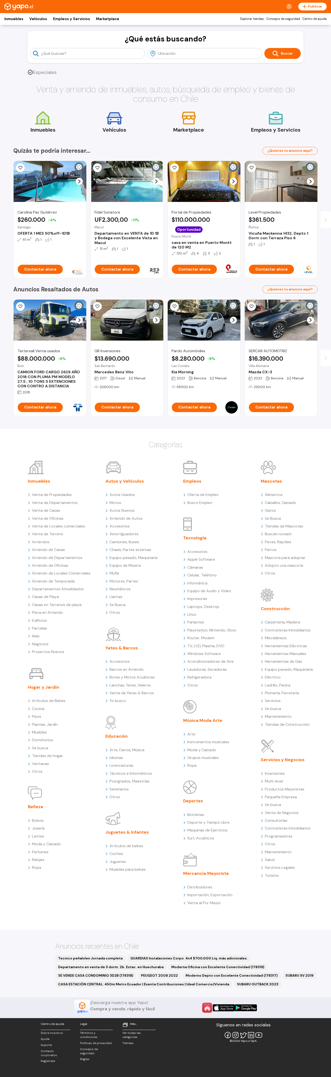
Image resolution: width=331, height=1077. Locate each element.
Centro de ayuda (314, 19)
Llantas (116, 596)
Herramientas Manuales (285, 653)
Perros (270, 549)
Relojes (38, 859)
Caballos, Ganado (280, 502)
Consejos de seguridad (283, 19)
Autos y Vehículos (124, 481)
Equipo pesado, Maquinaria (134, 557)
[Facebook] (228, 1035)
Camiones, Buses (124, 541)
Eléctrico (273, 677)
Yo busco (118, 700)
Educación (116, 736)
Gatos (270, 510)
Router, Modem (200, 637)
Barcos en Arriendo (127, 669)
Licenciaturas (121, 765)
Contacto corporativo (49, 1053)
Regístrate (48, 1061)
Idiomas (116, 757)
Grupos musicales (203, 757)
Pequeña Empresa (281, 796)
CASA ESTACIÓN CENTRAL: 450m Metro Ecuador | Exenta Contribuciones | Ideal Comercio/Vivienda (143, 984)
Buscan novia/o (278, 533)
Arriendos (40, 541)
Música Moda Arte (202, 720)
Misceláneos (276, 637)
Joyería (38, 828)
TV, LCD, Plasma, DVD (205, 645)
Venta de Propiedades (52, 494)
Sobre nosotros (52, 1033)
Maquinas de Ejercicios (207, 830)
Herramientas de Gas (283, 661)
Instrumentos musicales (208, 741)
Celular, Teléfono (202, 575)
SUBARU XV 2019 (299, 975)
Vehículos (38, 18)
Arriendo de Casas (48, 549)
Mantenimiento (278, 716)
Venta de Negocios (282, 812)
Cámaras (195, 567)
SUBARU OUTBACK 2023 (257, 984)
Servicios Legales (280, 867)
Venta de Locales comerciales (58, 526)
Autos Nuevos (122, 510)
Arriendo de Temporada (53, 581)
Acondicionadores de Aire (210, 661)
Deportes (193, 801)
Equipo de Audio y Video (209, 590)
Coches (116, 853)
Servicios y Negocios (283, 760)
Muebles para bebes (128, 869)
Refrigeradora (199, 677)
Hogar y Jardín (43, 687)
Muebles (39, 732)
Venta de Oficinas (47, 518)
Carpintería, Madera (282, 622)
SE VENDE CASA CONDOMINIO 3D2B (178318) (95, 975)
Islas (35, 635)
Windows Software (204, 653)
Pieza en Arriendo (47, 612)
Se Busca (118, 604)
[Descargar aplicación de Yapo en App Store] (224, 1007)
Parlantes (195, 622)
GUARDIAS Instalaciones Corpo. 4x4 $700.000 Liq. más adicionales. (189, 958)
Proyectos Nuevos (48, 651)
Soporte (46, 1045)
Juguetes (118, 861)
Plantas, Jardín (45, 724)
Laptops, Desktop (203, 606)
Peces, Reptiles (278, 541)
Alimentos (274, 494)
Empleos (192, 481)
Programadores (278, 836)
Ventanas (40, 763)
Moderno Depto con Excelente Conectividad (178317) (232, 975)
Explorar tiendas (252, 19)
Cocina (38, 708)
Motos (115, 502)
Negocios (40, 643)
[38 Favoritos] (251, 167)
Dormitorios (42, 739)
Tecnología (194, 538)
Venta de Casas (46, 510)
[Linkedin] (251, 1035)
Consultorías (276, 820)
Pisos (36, 716)
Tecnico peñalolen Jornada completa (90, 958)
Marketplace (107, 18)
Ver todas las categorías (131, 1035)
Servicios (273, 700)
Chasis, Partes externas (130, 549)
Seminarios (119, 789)
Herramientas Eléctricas (286, 645)
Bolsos (38, 820)
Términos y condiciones (88, 1035)
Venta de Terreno (47, 533)
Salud (270, 859)
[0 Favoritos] (97, 167)
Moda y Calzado (46, 843)
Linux (191, 614)
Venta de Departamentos (55, 502)
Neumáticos (120, 588)
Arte (191, 734)
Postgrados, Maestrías (130, 781)
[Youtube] (259, 1035)
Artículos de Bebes (48, 700)
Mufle (114, 573)
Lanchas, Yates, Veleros (130, 685)
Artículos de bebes (126, 845)
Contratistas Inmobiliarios (287, 630)
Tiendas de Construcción (287, 724)
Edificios (39, 620)
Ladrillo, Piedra (277, 685)
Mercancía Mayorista (206, 873)
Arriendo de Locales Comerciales (61, 573)
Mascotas (271, 481)
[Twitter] (243, 1035)
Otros (37, 771)
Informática (197, 583)
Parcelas (39, 628)
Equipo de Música (125, 565)
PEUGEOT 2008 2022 (159, 975)
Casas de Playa (45, 596)
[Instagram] (235, 1035)
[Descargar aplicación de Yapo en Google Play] (246, 1007)
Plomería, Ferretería (282, 692)
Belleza (35, 807)
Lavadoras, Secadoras (207, 669)
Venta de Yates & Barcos (132, 692)
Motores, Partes (124, 581)
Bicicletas (195, 814)
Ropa (36, 867)
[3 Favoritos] (174, 167)
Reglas (84, 1059)
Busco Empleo (199, 502)
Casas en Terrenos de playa (56, 604)
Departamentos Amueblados (58, 588)
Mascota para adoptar (285, 557)
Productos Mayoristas (284, 789)
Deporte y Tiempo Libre (208, 822)
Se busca (40, 747)
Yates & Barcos (121, 648)
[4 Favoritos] (20, 306)
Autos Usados (122, 494)
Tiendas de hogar (47, 755)
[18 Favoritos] (20, 167)
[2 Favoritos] (174, 306)
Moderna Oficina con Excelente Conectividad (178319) (217, 967)
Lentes (38, 836)
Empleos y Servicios (71, 18)
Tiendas (128, 1043)
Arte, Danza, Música (127, 749)
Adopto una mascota (284, 565)
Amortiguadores (124, 533)
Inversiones (275, 773)
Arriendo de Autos (126, 518)
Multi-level (274, 781)
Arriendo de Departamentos (57, 557)
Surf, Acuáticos (200, 838)
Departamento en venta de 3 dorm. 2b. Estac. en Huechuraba (111, 967)
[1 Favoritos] (97, 306)
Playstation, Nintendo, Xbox (211, 630)
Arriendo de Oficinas (50, 565)
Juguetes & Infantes (127, 832)
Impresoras (197, 598)
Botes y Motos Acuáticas (132, 677)
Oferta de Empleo (203, 494)
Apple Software (201, 559)
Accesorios (120, 526)
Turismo (272, 875)
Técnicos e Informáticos (131, 773)
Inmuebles (13, 18)
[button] (79, 181)
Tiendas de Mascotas (284, 526)
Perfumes (40, 851)
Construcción (275, 609)
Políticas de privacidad (96, 1043)
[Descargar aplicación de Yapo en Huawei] (207, 1007)
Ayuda (45, 1039)
